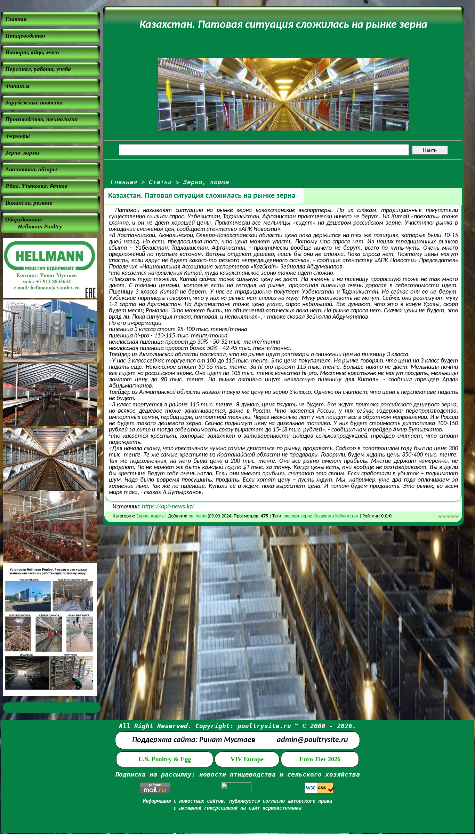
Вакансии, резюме (29, 203)
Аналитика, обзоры (31, 169)
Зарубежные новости (34, 102)
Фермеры (17, 136)
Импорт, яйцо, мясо (32, 52)
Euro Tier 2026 (319, 759)
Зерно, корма (22, 152)
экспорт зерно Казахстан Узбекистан (321, 516)
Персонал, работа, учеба (38, 69)
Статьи (160, 182)
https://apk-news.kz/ (168, 507)
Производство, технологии (41, 119)
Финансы (17, 86)
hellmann (197, 516)
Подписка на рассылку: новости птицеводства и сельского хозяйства (237, 774)
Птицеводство (25, 35)
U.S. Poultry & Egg (164, 759)
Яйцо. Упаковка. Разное (36, 186)
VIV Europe (247, 759)
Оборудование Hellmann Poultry (33, 223)
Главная (16, 19)
